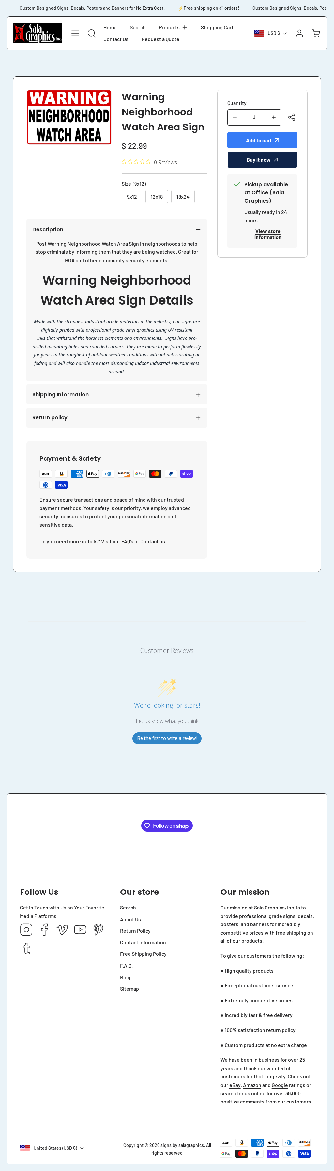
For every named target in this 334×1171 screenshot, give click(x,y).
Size (134, 183)
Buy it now (259, 160)
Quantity (237, 103)
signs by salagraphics (182, 1145)
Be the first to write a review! (167, 738)
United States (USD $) (55, 1148)
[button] (173, 27)
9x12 (132, 196)
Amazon (252, 1085)
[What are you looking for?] (92, 33)
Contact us (152, 541)
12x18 (157, 196)
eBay (235, 1085)
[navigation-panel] (75, 33)
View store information (267, 234)
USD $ (274, 33)
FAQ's (127, 541)
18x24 (183, 196)
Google (280, 1085)
